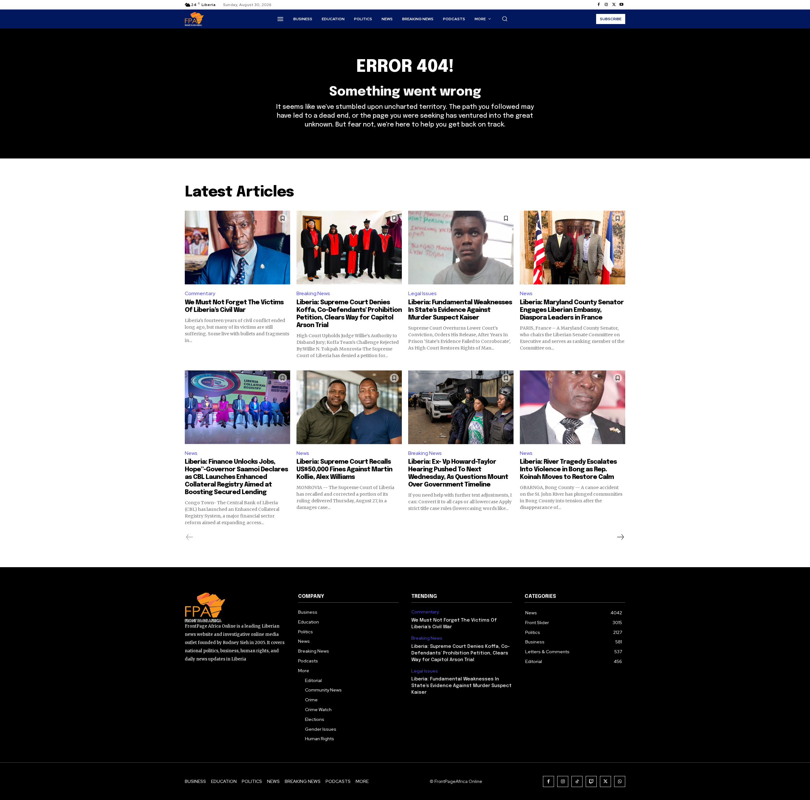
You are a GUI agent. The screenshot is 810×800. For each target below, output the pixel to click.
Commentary (200, 293)
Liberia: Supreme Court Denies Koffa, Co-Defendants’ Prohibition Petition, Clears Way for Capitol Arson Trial (460, 653)
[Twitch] (591, 781)
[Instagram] (606, 5)
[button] (505, 19)
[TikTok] (577, 781)
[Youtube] (621, 5)
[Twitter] (614, 5)
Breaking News (313, 293)
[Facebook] (598, 5)
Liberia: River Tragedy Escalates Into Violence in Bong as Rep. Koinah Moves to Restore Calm (568, 470)
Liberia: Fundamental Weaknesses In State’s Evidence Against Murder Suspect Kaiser (460, 310)
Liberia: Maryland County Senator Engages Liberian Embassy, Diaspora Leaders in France (572, 310)
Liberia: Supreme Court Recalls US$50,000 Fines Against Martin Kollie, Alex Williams (344, 470)
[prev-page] (190, 537)
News (526, 293)
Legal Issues (422, 293)
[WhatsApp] (619, 781)
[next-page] (620, 537)
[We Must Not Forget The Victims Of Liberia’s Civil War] (237, 247)
